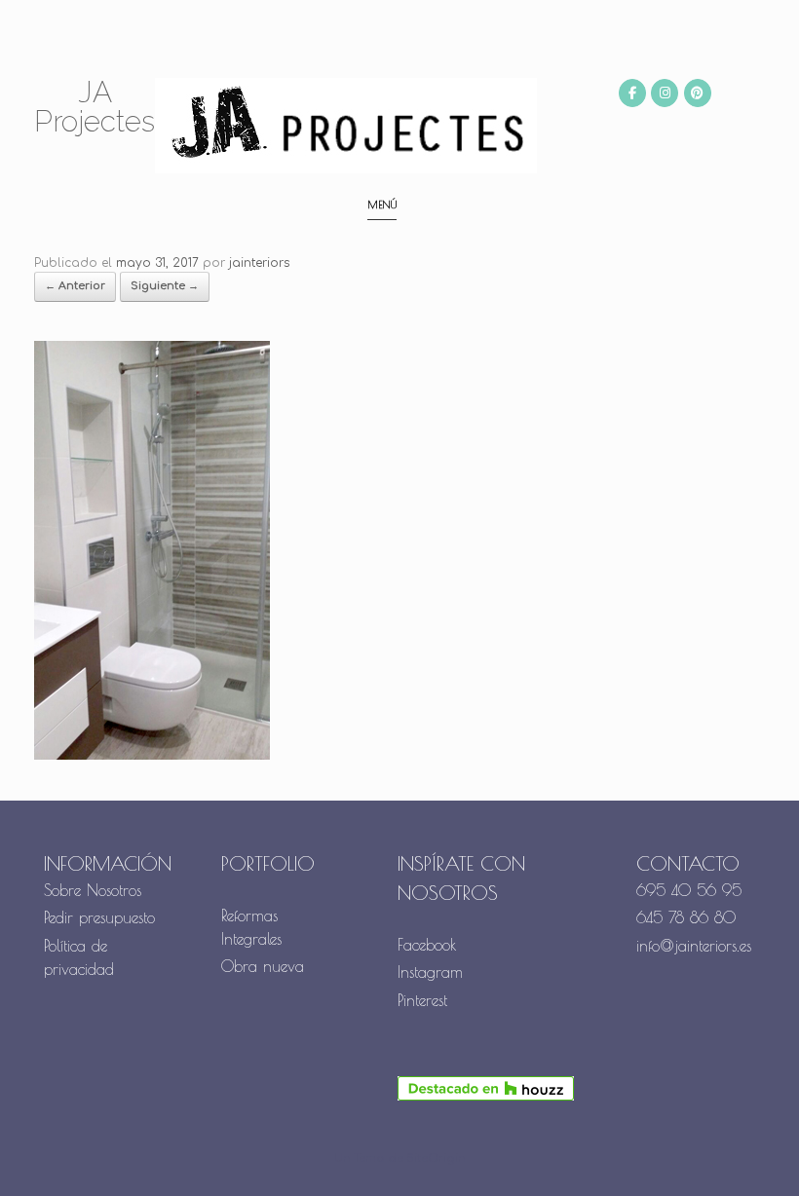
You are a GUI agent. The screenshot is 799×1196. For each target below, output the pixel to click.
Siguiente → (165, 286)
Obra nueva (265, 966)
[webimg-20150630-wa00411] (152, 756)
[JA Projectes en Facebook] (632, 93)
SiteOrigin (436, 1158)
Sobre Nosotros (92, 890)
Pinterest (422, 1000)
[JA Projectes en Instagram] (664, 93)
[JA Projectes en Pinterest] (697, 93)
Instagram (430, 972)
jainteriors (259, 263)
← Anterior (75, 286)
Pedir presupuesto (99, 917)
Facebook (427, 944)
